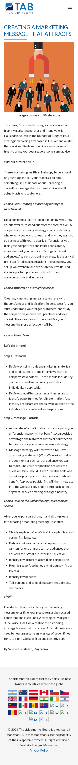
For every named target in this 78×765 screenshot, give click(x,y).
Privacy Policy (39, 750)
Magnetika (50, 745)
